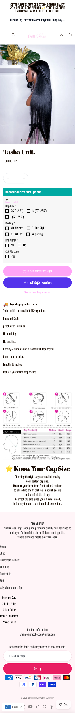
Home (3, 546)
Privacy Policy (9, 622)
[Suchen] (13, 34)
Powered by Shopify (46, 697)
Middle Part (17, 228)
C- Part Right (38, 228)
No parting (37, 234)
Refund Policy (9, 609)
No (24, 245)
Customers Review (9, 560)
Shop (2, 553)
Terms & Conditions (9, 616)
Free (13, 256)
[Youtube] (30, 706)
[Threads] (51, 706)
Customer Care (9, 597)
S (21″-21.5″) (17, 211)
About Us (4, 567)
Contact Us (5, 574)
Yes (12, 245)
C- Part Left (16, 234)
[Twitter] (44, 706)
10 (53, 140)
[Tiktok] (37, 706)
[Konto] (61, 34)
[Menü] (4, 34)
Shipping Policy (9, 603)
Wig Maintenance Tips (11, 587)
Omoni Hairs (32, 697)
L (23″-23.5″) (17, 217)
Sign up (38, 668)
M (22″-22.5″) (39, 211)
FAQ (2, 580)
